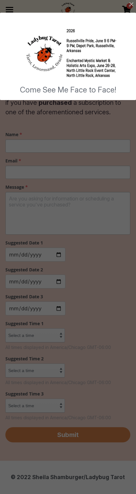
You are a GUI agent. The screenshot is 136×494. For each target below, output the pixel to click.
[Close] (131, 5)
